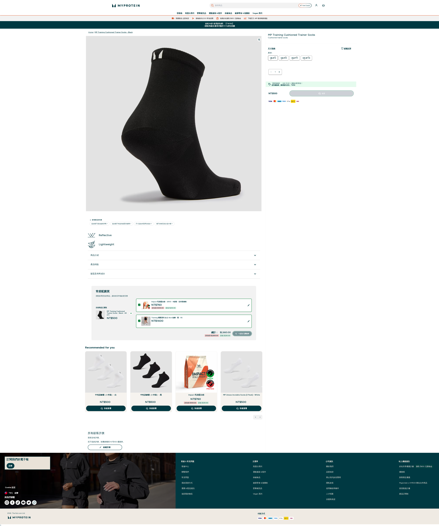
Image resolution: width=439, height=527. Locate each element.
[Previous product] (255, 417)
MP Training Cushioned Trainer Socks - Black (114, 32)
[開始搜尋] (212, 5)
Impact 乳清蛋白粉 (196, 395)
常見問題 (185, 477)
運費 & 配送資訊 (188, 488)
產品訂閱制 (403, 494)
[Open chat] (34, 502)
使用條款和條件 (332, 488)
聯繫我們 (185, 472)
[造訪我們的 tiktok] (18, 502)
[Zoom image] (259, 39)
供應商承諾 (330, 499)
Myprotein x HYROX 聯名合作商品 (413, 483)
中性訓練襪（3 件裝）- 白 (105, 395)
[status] (275, 72)
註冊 (10, 466)
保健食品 (228, 13)
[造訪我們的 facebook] (12, 502)
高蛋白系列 (189, 13)
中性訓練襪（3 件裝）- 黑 (151, 395)
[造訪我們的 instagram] (7, 502)
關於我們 (329, 466)
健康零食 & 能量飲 (242, 13)
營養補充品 (201, 13)
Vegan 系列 (257, 13)
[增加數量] (279, 72)
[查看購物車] (323, 5)
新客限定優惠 (404, 477)
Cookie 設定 (10, 487)
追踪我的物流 (187, 494)
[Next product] (260, 417)
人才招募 (329, 494)
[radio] (273, 58)
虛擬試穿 (347, 49)
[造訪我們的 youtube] (23, 502)
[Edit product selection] (248, 305)
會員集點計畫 (404, 488)
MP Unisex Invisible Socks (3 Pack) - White (241, 395)
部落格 (179, 13)
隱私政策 (329, 483)
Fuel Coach (306, 5)
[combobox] (260, 5)
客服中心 (185, 466)
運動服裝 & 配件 (215, 13)
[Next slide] (261, 386)
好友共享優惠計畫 (415, 466)
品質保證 (329, 472)
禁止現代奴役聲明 (333, 477)
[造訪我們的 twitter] (29, 502)
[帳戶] (316, 5)
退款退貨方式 (187, 483)
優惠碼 (402, 472)
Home (90, 32)
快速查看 (107, 408)
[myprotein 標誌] (126, 5)
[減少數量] (271, 72)
